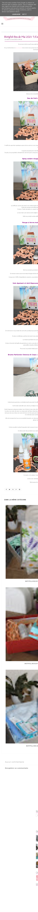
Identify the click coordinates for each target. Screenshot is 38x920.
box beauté (19, 47)
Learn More (16, 14)
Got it (24, 14)
